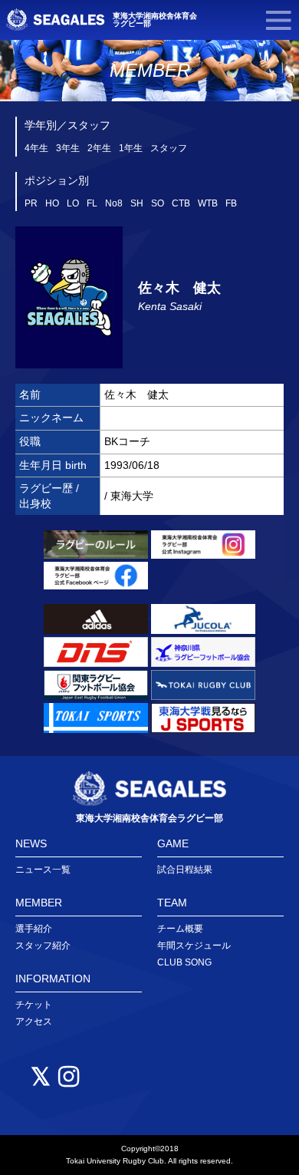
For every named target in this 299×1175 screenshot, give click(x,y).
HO (52, 203)
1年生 (131, 148)
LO (73, 203)
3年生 (68, 148)
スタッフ (168, 148)
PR (31, 203)
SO (157, 203)
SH (136, 203)
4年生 (36, 148)
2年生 (99, 148)
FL (92, 203)
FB (231, 203)
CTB (181, 203)
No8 (114, 203)
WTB (208, 203)
